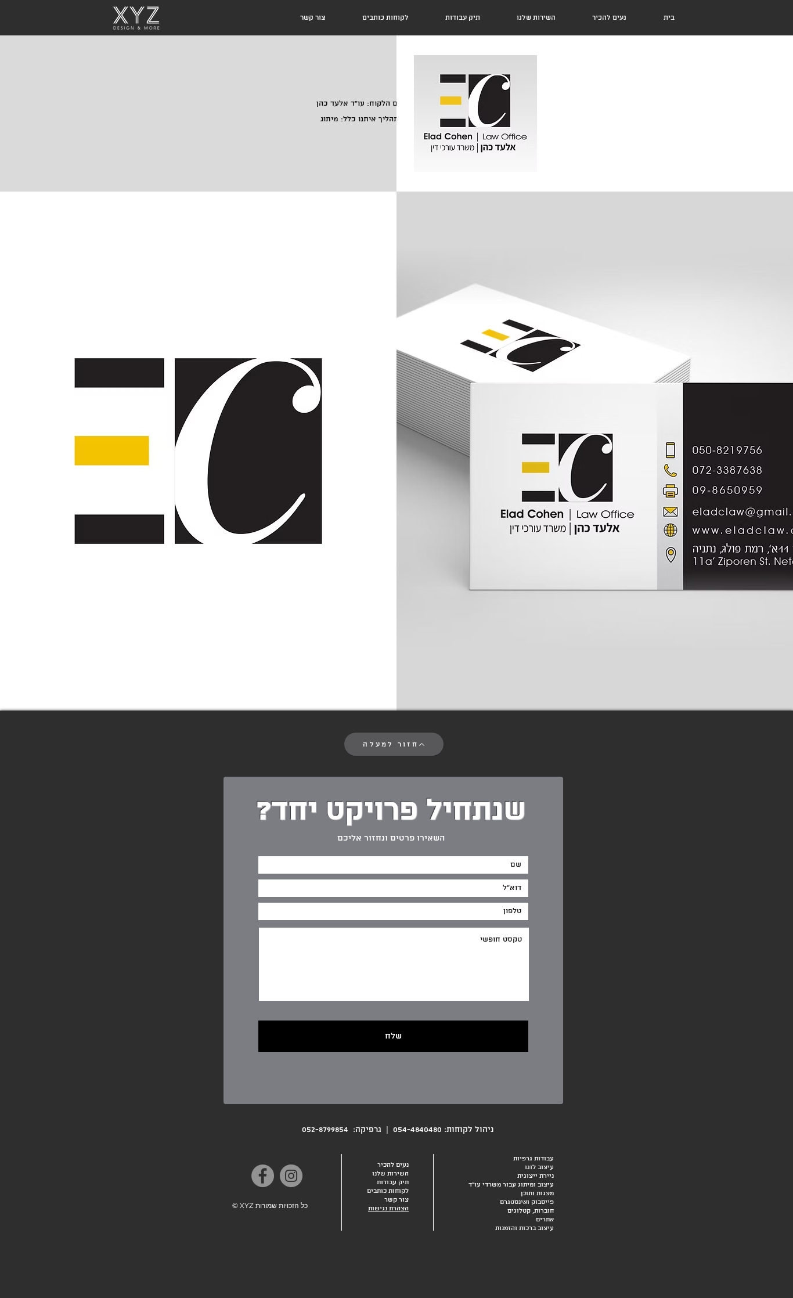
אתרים (545, 1220)
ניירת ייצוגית (535, 1176)
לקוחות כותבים (388, 1191)
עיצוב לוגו (539, 1167)
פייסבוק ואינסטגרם (527, 1202)
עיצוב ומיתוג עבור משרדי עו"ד (511, 1185)
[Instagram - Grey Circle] (291, 1175)
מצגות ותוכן (537, 1193)
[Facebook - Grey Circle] (262, 1175)
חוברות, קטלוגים (530, 1211)
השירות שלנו (390, 1174)
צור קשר (396, 1200)
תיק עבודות (393, 1182)
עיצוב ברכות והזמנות (524, 1228)
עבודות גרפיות (533, 1159)
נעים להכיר (393, 1165)
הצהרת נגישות (388, 1209)
